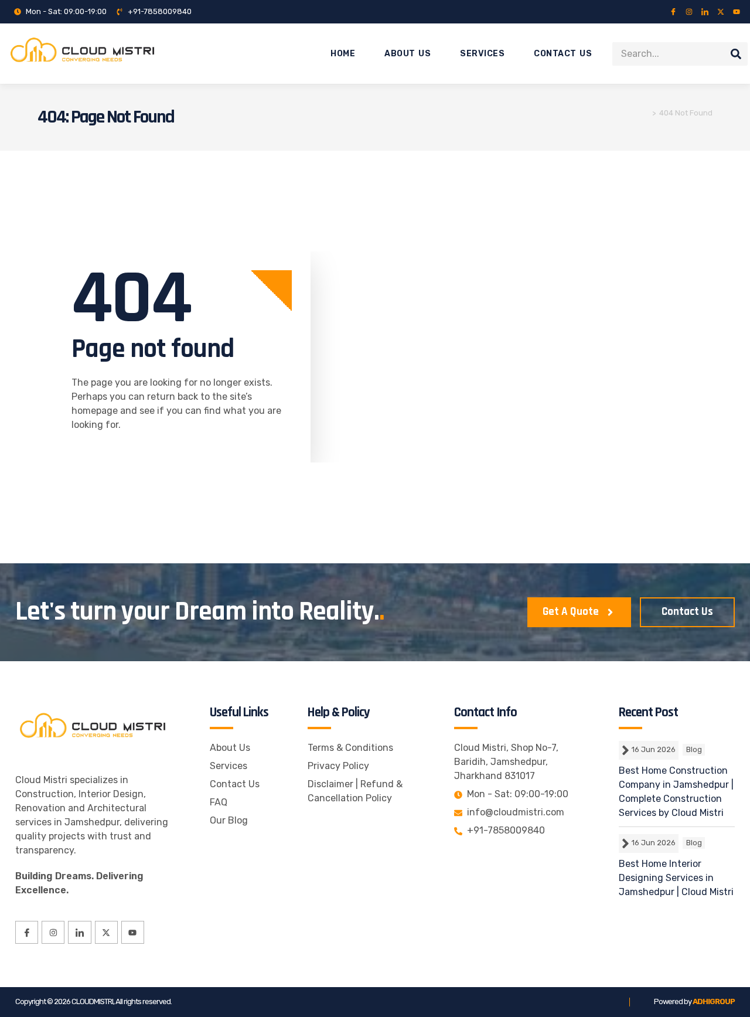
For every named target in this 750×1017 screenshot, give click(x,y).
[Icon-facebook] (673, 11)
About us (407, 54)
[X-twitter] (720, 11)
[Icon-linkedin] (704, 11)
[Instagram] (689, 11)
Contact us (563, 54)
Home (342, 54)
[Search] (736, 54)
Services (482, 54)
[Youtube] (736, 11)
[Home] (646, 112)
